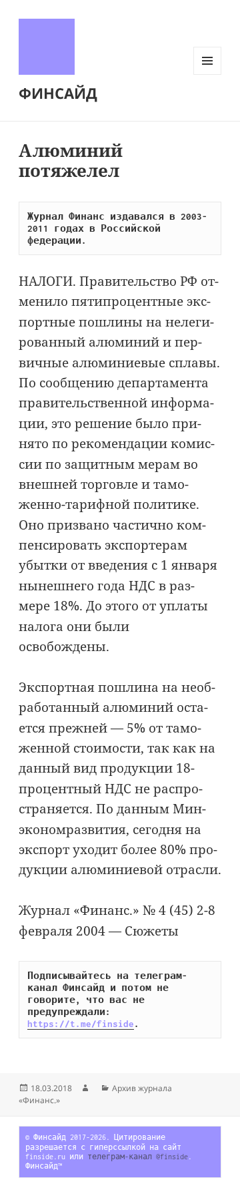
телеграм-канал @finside (137, 1157)
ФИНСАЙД (58, 93)
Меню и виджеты (207, 74)
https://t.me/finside (80, 1023)
